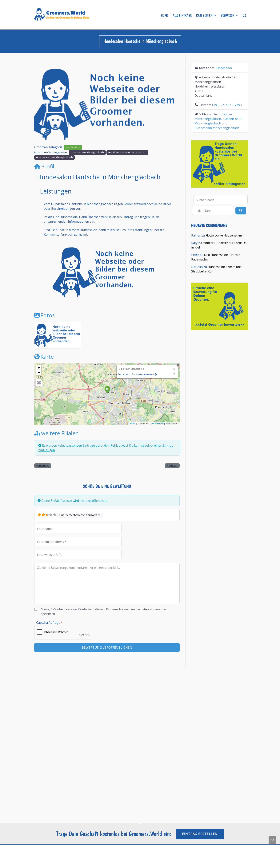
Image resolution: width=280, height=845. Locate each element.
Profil (47, 166)
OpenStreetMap (158, 423)
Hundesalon (73, 147)
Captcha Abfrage (49, 622)
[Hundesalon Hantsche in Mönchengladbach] (107, 389)
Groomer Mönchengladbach (87, 152)
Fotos (47, 315)
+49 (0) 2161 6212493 (227, 105)
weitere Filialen (60, 433)
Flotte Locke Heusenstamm (225, 235)
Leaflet (132, 423)
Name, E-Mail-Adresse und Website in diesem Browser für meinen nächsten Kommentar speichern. (103, 611)
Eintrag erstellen (200, 834)
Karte (47, 356)
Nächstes (172, 465)
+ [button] (39, 368)
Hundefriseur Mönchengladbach (127, 152)
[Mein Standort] (155, 374)
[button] (45, 104)
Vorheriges (42, 465)
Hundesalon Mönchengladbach (54, 157)
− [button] (39, 372)
